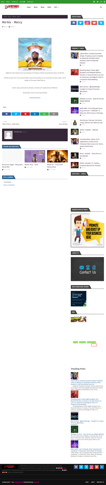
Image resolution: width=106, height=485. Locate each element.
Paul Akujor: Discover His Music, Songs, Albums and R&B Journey (91, 121)
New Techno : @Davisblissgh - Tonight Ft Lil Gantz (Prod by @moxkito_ (90, 89)
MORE (93, 344)
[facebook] (94, 2)
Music (9, 16)
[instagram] (101, 2)
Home (2, 1)
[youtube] (94, 23)
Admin (6, 27)
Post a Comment (9, 185)
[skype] (104, 2)
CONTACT (82, 342)
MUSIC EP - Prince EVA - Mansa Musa (55, 166)
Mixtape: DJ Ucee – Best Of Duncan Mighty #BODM (92, 100)
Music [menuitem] (36, 7)
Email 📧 (22, 1)
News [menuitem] (42, 7)
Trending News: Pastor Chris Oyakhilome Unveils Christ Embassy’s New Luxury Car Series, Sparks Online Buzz (91, 142)
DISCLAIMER (91, 342)
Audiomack (30, 1)
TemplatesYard (18, 482)
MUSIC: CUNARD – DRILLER (89, 130)
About (8, 1)
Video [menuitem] (49, 7)
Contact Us (15, 1)
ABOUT (75, 342)
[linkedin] (102, 467)
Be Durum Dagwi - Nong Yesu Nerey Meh (12, 166)
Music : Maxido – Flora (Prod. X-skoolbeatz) (91, 155)
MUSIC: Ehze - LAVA (31, 165)
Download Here (35, 98)
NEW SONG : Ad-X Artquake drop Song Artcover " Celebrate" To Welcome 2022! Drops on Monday (91, 110)
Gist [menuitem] (55, 7)
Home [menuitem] (29, 7)
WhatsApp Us (100, 482)
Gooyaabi (36, 482)
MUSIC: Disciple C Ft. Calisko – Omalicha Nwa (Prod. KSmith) (90, 164)
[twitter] (97, 2)
